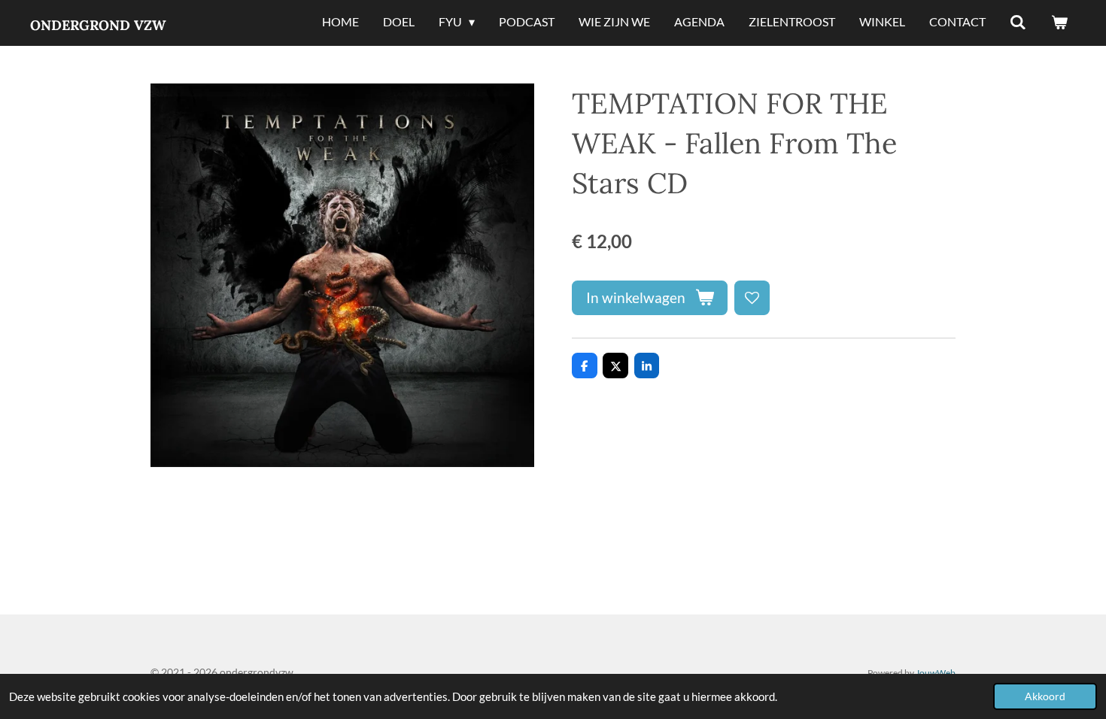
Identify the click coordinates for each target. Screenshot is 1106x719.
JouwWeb (936, 672)
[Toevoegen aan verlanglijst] (752, 298)
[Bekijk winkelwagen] (1059, 23)
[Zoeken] (1018, 23)
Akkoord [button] (1045, 696)
